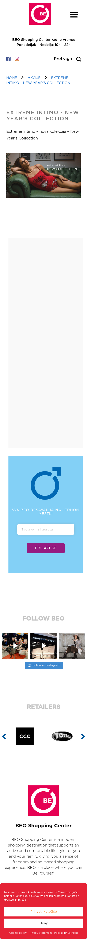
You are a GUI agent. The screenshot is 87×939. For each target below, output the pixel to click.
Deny (43, 923)
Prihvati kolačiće (43, 911)
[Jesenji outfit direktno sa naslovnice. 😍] (72, 646)
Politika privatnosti (66, 933)
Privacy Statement (40, 933)
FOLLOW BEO (43, 619)
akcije (34, 78)
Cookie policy (18, 933)
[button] (4, 736)
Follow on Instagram (46, 665)
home (11, 78)
